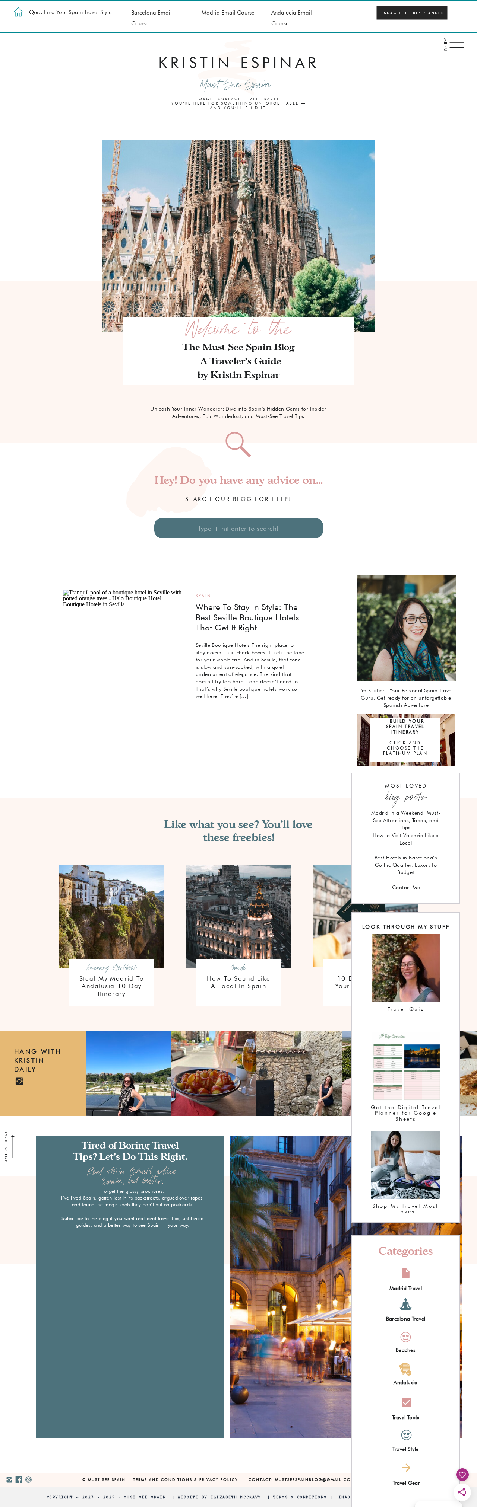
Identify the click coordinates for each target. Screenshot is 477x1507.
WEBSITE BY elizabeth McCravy (219, 1497)
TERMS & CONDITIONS (300, 1497)
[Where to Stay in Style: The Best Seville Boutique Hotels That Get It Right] (123, 664)
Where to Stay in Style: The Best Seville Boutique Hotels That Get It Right (247, 617)
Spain (203, 595)
